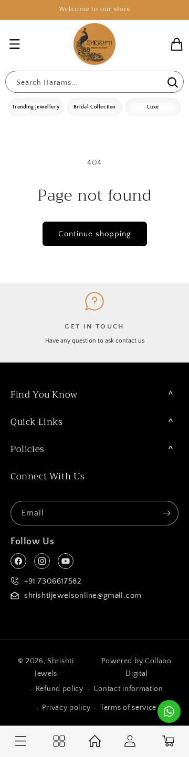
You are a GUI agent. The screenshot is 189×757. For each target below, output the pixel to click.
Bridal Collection (95, 107)
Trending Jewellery (35, 107)
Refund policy (59, 689)
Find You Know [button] (44, 394)
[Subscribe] (166, 513)
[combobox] (94, 81)
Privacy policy (66, 708)
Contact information (128, 689)
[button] (14, 44)
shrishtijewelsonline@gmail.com (83, 595)
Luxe (153, 107)
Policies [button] (27, 449)
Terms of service (128, 708)
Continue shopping (94, 233)
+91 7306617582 (52, 581)
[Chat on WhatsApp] (169, 711)
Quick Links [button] (36, 422)
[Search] (171, 82)
